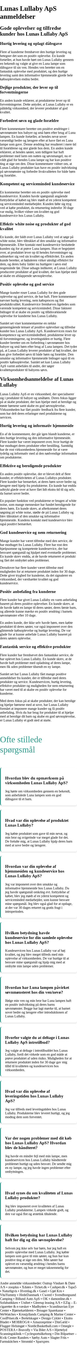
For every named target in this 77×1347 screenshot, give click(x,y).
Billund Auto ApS (27, 1299)
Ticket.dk (40, 1287)
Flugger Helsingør (12, 1326)
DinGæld (61, 1322)
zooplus (13, 1287)
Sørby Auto (39, 1337)
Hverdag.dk (28, 1291)
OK (45, 1299)
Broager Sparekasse (50, 1310)
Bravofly (24, 1330)
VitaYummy (8, 1295)
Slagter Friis (58, 1337)
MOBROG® (21, 1322)
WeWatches (8, 1314)
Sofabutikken (9, 1302)
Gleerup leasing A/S (46, 1302)
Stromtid (27, 1341)
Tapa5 (72, 1287)
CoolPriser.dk (9, 1318)
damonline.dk (60, 1299)
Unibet (25, 1302)
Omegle (66, 1326)
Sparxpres (42, 1341)
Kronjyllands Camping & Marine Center (46, 1314)
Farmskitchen (9, 1341)
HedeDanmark (29, 1295)
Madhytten (39, 1306)
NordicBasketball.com (43, 1326)
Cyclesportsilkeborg (38, 1334)
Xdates (26, 1287)
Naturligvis (9, 1291)
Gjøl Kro (56, 1291)
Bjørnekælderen (23, 1310)
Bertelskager (29, 1318)
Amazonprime (42, 1322)
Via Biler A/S (42, 1330)
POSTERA (7, 1330)
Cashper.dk (57, 1287)
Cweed (47, 1295)
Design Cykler (51, 1318)
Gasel (43, 1291)
